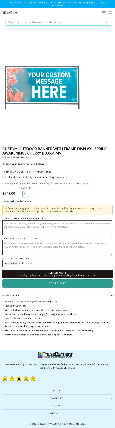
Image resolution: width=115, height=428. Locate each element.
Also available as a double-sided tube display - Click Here (42, 334)
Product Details (10, 295)
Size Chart (19, 301)
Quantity (25, 188)
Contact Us (57, 413)
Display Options (42, 326)
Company (57, 398)
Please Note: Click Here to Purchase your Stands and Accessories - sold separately (49, 330)
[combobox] (58, 22)
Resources (56, 405)
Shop (56, 390)
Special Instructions (20, 238)
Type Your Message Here (23, 218)
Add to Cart (57, 283)
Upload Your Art (16, 258)
